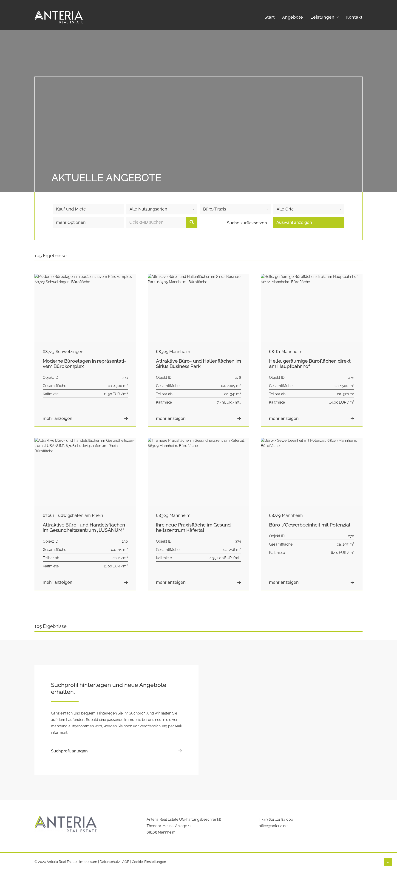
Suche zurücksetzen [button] (247, 222)
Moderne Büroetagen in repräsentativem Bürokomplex (84, 363)
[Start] (65, 824)
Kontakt (354, 17)
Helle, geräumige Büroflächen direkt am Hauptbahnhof (310, 363)
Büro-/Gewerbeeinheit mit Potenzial (309, 525)
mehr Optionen (71, 222)
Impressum (88, 862)
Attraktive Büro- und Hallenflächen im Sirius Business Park (198, 363)
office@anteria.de (273, 826)
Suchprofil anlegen (69, 751)
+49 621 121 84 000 (277, 819)
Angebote (292, 17)
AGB (125, 862)
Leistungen (322, 17)
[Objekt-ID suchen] (191, 222)
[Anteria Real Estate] (58, 17)
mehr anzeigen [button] (57, 418)
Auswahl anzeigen (294, 222)
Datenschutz (110, 862)
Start (269, 17)
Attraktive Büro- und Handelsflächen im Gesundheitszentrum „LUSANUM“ (84, 527)
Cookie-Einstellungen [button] (149, 862)
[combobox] (88, 209)
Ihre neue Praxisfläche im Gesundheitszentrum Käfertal (194, 527)
